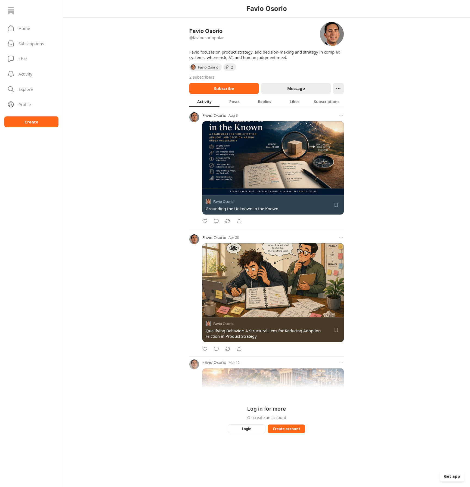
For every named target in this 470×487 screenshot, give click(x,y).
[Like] (204, 221)
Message (296, 88)
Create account (286, 428)
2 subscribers (201, 77)
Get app (452, 476)
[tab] (204, 101)
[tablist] (266, 101)
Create (31, 122)
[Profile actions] (338, 88)
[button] (31, 28)
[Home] (10, 10)
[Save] (336, 205)
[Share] (239, 221)
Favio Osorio (214, 115)
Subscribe (224, 88)
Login (247, 428)
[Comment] (216, 221)
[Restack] (227, 221)
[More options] (341, 115)
